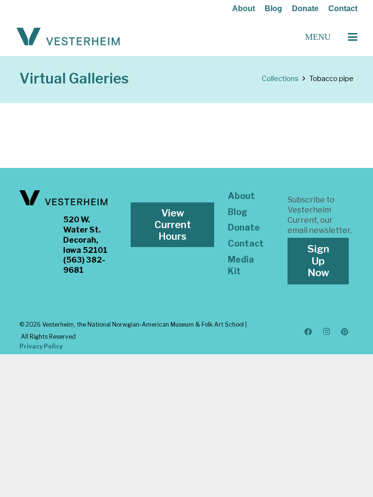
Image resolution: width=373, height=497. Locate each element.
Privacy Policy (41, 346)
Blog (273, 8)
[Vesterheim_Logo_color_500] (68, 37)
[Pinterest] (345, 332)
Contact (342, 8)
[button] (352, 37)
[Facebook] (308, 332)
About (243, 8)
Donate (305, 8)
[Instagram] (326, 332)
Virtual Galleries (74, 78)
